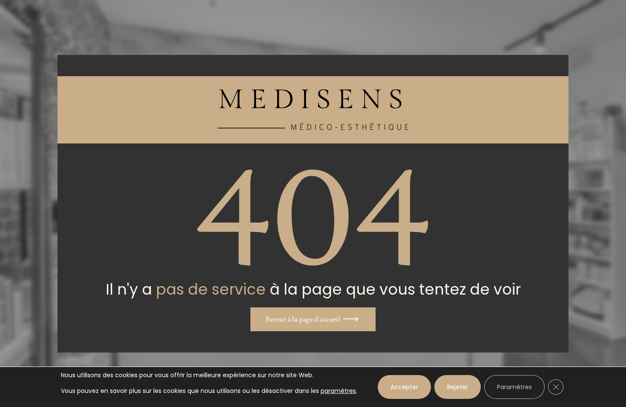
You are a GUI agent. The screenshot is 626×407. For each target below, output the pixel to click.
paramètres (338, 391)
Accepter (404, 387)
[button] (313, 319)
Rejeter (457, 387)
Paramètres (514, 387)
